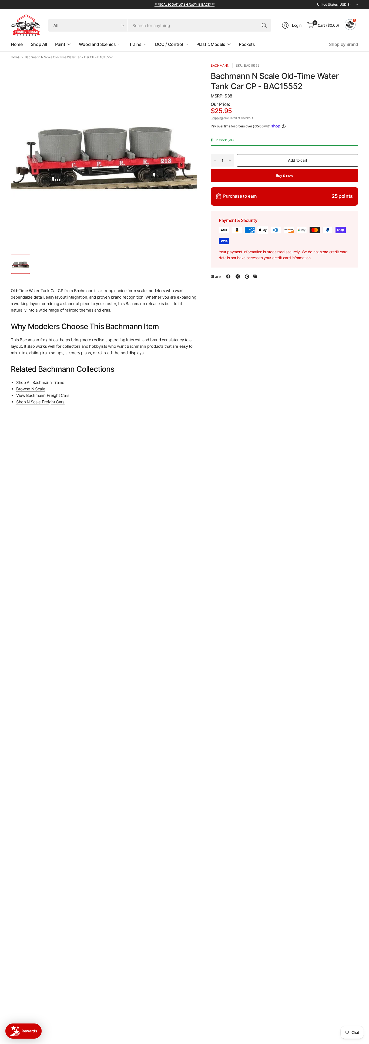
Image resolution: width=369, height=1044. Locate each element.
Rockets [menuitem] (247, 44)
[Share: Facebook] (228, 276)
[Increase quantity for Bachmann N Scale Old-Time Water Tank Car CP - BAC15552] (230, 160)
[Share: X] (237, 276)
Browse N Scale (30, 388)
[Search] (264, 25)
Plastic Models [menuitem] (210, 44)
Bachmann (220, 65)
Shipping (217, 118)
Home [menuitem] (17, 44)
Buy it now (284, 175)
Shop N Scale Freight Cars (40, 401)
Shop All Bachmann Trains (40, 382)
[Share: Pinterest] (246, 276)
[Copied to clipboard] (255, 276)
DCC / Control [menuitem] (169, 44)
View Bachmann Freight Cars (42, 395)
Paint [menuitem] (60, 44)
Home (15, 57)
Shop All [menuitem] (39, 44)
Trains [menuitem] (135, 44)
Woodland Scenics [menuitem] (97, 44)
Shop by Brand (343, 44)
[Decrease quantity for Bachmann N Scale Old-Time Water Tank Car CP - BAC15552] (215, 160)
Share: (216, 276)
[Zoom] (187, 73)
